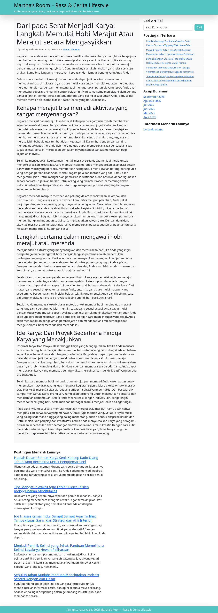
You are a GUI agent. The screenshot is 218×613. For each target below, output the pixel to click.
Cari (199, 27)
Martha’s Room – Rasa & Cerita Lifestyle (61, 5)
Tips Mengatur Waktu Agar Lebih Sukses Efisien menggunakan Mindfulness (51, 489)
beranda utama (153, 129)
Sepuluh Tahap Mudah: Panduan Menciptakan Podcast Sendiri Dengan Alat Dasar (56, 576)
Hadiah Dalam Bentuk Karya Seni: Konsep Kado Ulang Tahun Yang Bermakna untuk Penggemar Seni (56, 459)
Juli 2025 (148, 105)
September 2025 (154, 97)
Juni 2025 (149, 109)
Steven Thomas (71, 49)
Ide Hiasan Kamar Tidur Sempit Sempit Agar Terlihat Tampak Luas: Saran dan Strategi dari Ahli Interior (55, 518)
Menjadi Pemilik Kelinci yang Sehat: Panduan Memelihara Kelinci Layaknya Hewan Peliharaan (59, 547)
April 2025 (149, 117)
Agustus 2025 (152, 101)
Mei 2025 (149, 113)
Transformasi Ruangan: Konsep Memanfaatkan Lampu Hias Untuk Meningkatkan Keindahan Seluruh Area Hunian (170, 80)
